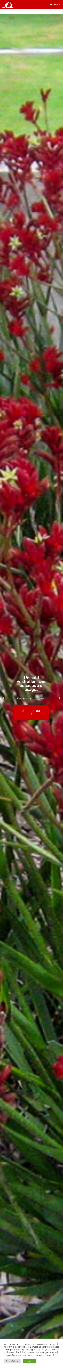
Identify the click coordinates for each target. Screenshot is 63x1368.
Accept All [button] (29, 1361)
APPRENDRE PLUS (31, 710)
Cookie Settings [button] (12, 1361)
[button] (3, 698)
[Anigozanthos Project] (8, 4)
